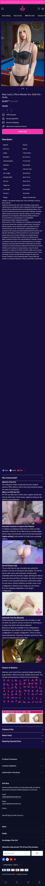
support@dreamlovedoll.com (11, 797)
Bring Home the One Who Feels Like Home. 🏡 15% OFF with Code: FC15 (22, 2)
